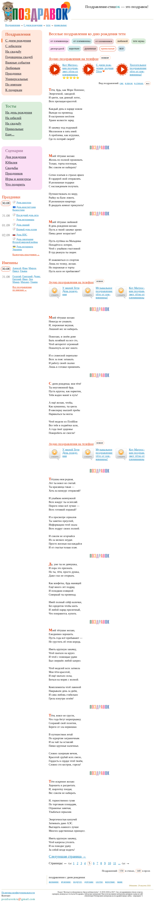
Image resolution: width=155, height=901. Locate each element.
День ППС (21, 234)
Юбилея (11, 162)
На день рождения (18, 112)
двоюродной (57, 48)
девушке (88, 881)
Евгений (16, 279)
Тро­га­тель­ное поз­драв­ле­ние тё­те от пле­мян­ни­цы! (138, 69)
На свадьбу (13, 51)
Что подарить (15, 184)
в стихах (138, 83)
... (119, 863)
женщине (54, 881)
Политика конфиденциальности (18, 892)
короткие (74, 48)
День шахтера (23, 202)
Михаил (25, 282)
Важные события (17, 62)
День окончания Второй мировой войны (25, 240)
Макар (15, 282)
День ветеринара (25, 219)
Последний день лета (27, 215)
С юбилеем (13, 46)
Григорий (27, 276)
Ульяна (23, 271)
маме (119, 881)
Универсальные (16, 79)
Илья (24, 268)
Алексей (16, 268)
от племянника (81, 41)
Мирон (32, 268)
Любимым (12, 68)
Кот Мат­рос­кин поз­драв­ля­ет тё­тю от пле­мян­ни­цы (70, 69)
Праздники (13, 73)
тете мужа (138, 41)
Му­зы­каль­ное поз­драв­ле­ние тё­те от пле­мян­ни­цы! (104, 292)
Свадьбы (11, 168)
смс (121, 83)
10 (109, 863)
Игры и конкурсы (18, 179)
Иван (25, 279)
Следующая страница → (67, 856)
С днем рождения (18, 40)
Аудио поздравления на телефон (73, 59)
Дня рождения (15, 157)
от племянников (103, 41)
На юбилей (13, 118)
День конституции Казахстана (24, 208)
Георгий (16, 276)
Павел (15, 271)
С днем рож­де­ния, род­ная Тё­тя (104, 68)
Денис (37, 276)
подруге (77, 881)
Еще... (9, 134)
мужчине (66, 881)
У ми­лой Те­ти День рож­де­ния (70, 291)
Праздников (14, 173)
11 (114, 863)
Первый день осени (26, 229)
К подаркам (13, 90)
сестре (99, 881)
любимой (122, 41)
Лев (31, 279)
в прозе (129, 83)
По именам (13, 84)
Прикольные (14, 129)
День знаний (22, 225)
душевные (90, 48)
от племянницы (59, 41)
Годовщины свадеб (19, 57)
